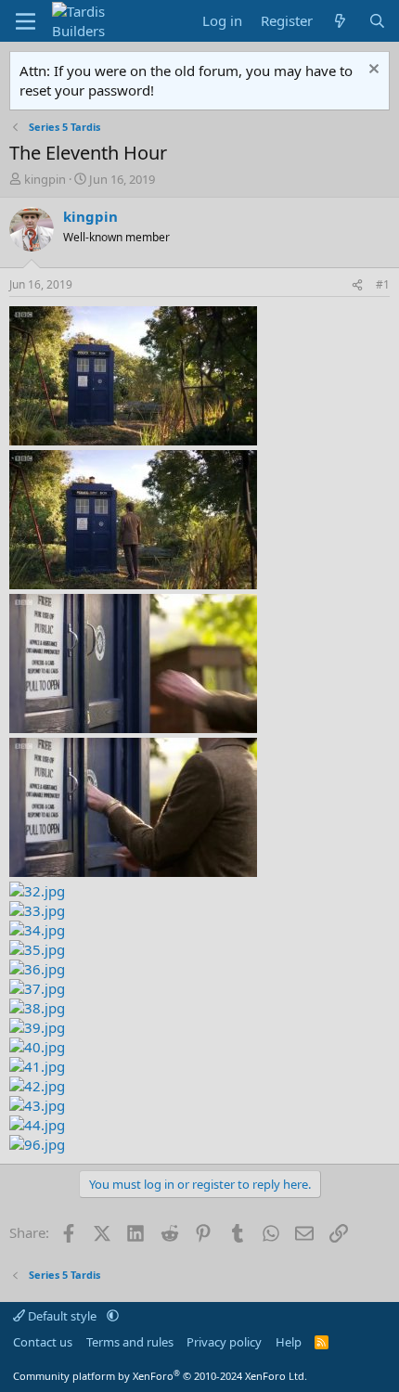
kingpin (45, 179)
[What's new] (340, 21)
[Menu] (25, 21)
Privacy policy (224, 1342)
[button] (112, 1316)
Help (289, 1342)
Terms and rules (130, 1342)
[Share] (357, 285)
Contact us (42, 1342)
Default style (62, 1316)
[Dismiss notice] (372, 71)
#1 (383, 284)
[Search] (377, 21)
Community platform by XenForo (160, 1376)
